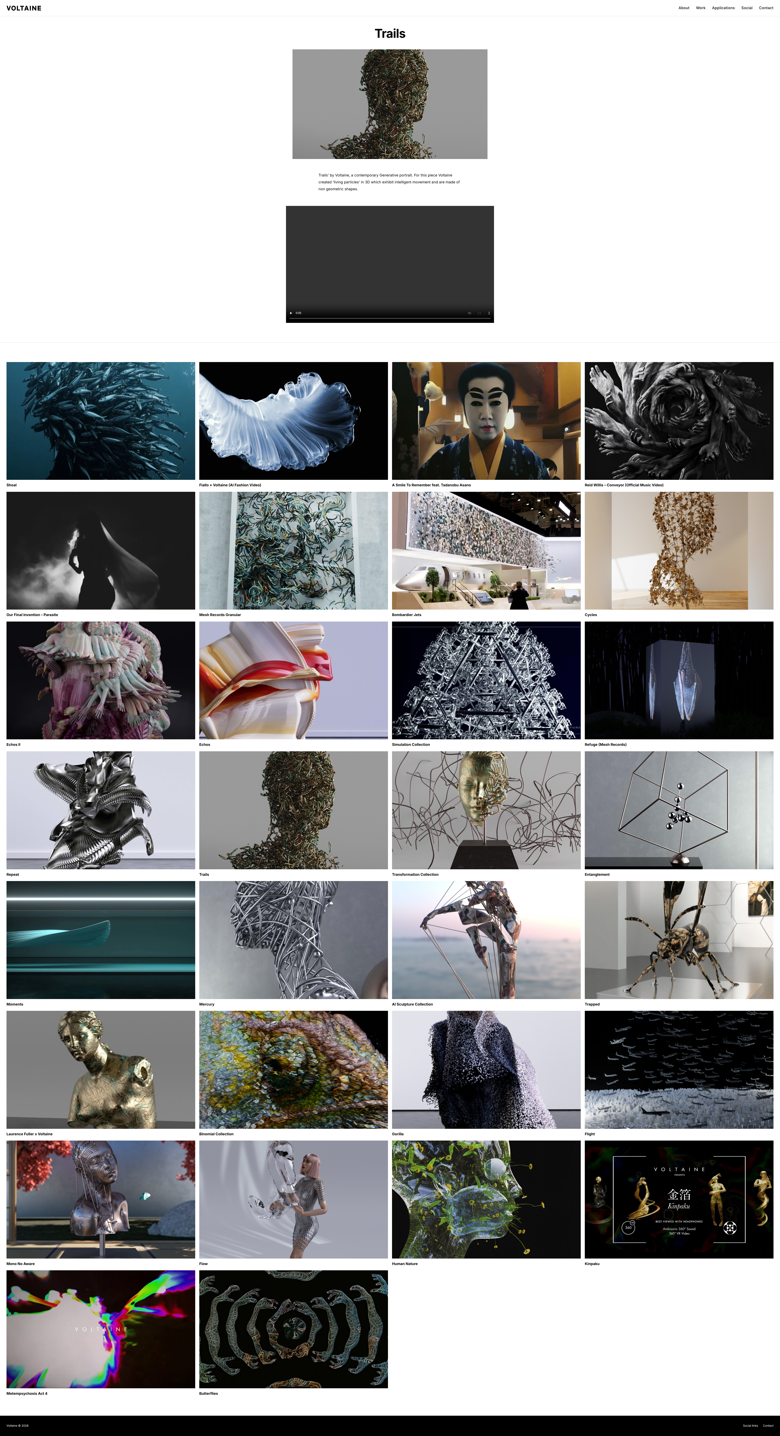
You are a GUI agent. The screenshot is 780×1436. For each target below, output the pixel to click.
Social (747, 8)
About (684, 8)
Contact (766, 8)
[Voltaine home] (23, 8)
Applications (723, 8)
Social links (750, 1425)
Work (701, 8)
